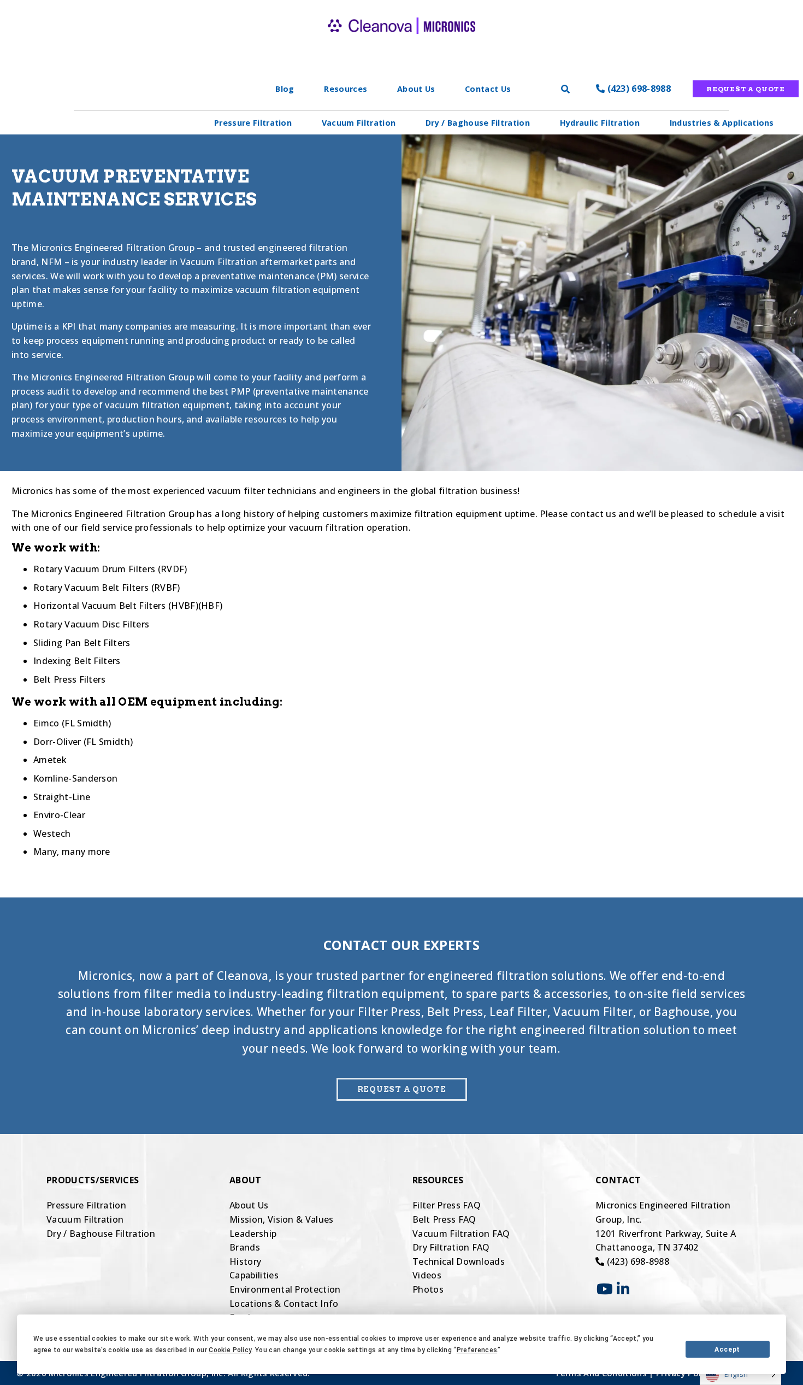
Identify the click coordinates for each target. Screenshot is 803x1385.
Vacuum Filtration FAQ (461, 1234)
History (245, 1261)
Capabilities (254, 1275)
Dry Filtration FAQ (451, 1247)
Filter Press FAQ (446, 1205)
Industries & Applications (722, 123)
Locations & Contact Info (284, 1304)
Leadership (252, 1234)
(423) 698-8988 (638, 89)
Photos (428, 1289)
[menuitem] (253, 122)
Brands (244, 1247)
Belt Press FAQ (444, 1219)
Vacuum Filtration (358, 123)
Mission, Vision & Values (281, 1219)
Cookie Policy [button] (230, 1350)
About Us (416, 89)
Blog (284, 89)
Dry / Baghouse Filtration (478, 123)
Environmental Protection (285, 1289)
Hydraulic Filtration (600, 123)
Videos (426, 1275)
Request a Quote (745, 89)
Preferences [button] (477, 1350)
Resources (345, 89)
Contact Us (488, 89)
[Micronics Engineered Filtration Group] (401, 43)
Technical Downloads (458, 1261)
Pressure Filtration (253, 123)
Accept (727, 1349)
